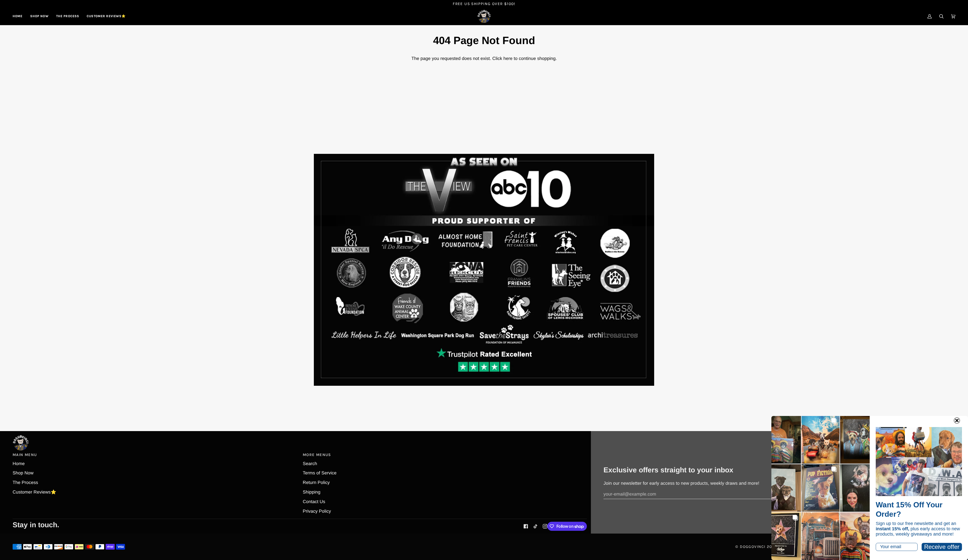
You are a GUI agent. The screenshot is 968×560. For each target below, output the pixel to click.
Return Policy (316, 482)
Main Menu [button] (25, 454)
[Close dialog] (957, 420)
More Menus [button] (317, 454)
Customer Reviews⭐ (34, 492)
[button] (39, 16)
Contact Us (314, 501)
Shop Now (23, 472)
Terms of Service (320, 472)
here (507, 58)
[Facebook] (526, 526)
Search (310, 463)
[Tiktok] (535, 526)
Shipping (311, 492)
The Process (25, 482)
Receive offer (941, 546)
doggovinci (752, 546)
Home (19, 463)
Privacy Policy (317, 511)
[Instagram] (545, 526)
